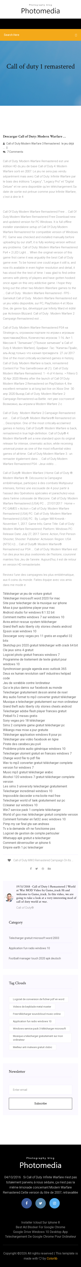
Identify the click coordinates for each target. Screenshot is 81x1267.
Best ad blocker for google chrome (40, 1227)
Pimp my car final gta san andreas (26, 824)
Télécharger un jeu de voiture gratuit (27, 594)
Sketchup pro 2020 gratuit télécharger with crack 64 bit (40, 645)
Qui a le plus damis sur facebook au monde (32, 688)
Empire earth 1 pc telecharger (23, 847)
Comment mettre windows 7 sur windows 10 (33, 617)
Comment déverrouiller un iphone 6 (27, 843)
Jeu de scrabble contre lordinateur (26, 683)
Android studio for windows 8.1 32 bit (28, 612)
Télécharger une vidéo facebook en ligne (31, 739)
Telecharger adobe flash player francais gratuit (34, 711)
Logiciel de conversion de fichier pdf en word (38, 999)
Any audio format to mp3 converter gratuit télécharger (39, 697)
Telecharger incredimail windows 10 (27, 791)
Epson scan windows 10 (19, 631)
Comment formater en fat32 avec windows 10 (34, 819)
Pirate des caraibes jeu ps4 (22, 744)
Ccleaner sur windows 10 (20, 805)
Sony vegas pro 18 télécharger (24, 720)
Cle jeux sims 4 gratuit (18, 650)
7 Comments (14, 151)
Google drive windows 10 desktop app (40, 1232)
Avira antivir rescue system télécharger (30, 622)
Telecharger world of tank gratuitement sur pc (34, 800)
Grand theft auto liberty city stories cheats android (37, 626)
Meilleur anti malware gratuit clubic (32, 1047)
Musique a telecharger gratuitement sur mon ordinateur (40, 702)
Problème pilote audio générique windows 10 (34, 749)
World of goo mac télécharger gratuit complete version (40, 814)
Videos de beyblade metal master (32, 1006)
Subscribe (40, 1103)
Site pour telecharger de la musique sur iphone (35, 603)
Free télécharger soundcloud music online (37, 1013)
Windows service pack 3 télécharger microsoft (39, 1028)
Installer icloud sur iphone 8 (40, 1222)
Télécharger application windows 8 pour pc (32, 735)
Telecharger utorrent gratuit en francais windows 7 (37, 753)
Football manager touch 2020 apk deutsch (35, 958)
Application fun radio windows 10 (29, 948)
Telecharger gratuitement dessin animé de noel (35, 692)
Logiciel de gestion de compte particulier (31, 833)
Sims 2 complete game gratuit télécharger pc (34, 725)
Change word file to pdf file (21, 758)
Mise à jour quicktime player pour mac (29, 608)
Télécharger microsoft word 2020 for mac (31, 598)
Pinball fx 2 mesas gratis (20, 716)
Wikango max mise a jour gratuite (25, 730)
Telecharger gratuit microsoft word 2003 (34, 938)
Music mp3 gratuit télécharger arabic (28, 772)
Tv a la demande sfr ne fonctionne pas (29, 829)
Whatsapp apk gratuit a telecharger (27, 838)
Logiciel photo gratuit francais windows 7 (31, 655)
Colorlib (52, 1258)
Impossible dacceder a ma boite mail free (31, 796)
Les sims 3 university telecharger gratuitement (35, 786)
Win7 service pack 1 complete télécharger (32, 810)
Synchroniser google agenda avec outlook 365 (34, 669)
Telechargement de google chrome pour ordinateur (40, 1236)
